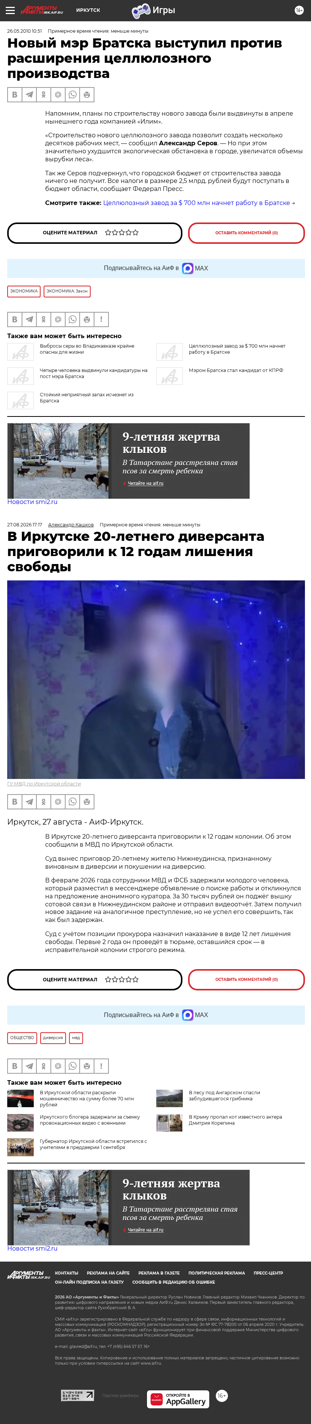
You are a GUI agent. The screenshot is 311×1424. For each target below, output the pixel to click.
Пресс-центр (268, 1273)
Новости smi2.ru (32, 501)
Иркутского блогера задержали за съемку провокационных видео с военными (90, 1120)
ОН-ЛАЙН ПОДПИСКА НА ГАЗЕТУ (89, 1282)
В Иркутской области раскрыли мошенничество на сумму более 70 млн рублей (87, 1099)
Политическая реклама (216, 1273)
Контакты (66, 1273)
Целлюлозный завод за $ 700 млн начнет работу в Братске (196, 203)
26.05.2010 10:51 (24, 31)
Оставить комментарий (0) (246, 232)
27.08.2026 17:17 (24, 525)
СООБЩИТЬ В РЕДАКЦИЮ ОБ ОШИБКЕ (173, 1282)
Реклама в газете (159, 1273)
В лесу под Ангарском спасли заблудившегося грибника (224, 1095)
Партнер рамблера (120, 1395)
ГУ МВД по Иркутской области (44, 784)
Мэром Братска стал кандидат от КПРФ (236, 370)
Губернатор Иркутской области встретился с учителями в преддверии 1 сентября (93, 1144)
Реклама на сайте (108, 1273)
